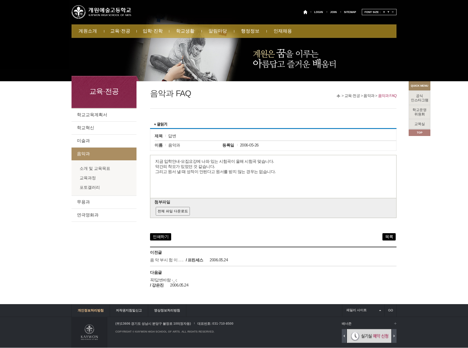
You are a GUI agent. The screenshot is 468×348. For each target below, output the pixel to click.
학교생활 (185, 31)
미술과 (83, 140)
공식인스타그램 (419, 98)
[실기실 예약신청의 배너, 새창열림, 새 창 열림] (369, 336)
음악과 (368, 95)
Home (338, 96)
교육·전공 (120, 31)
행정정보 (250, 31)
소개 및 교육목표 (95, 168)
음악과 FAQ (387, 95)
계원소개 (88, 31)
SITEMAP (350, 12)
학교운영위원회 (419, 112)
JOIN (333, 12)
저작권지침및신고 (129, 310)
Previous (344, 336)
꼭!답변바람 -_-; (163, 280)
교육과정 (88, 177)
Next (394, 336)
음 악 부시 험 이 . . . (166, 260)
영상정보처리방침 (167, 310)
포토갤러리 (90, 187)
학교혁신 (85, 127)
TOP (419, 132)
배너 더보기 (395, 323)
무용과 (83, 202)
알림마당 (218, 31)
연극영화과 (88, 215)
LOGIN (318, 12)
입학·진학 (153, 31)
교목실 (419, 124)
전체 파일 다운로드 (173, 211)
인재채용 (283, 31)
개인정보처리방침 (91, 310)
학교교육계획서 (92, 114)
